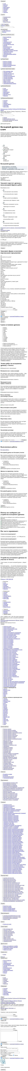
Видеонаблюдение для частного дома (12, 916)
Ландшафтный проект (8, 49)
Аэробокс (5, 702)
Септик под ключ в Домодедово (10, 654)
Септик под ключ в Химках (9, 672)
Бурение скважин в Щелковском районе (12, 873)
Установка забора (7, 763)
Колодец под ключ (7, 791)
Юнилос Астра (6, 690)
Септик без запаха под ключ (9, 637)
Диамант (5, 691)
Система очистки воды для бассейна (11, 890)
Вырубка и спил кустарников (10, 758)
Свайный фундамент (8, 51)
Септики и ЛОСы (7, 72)
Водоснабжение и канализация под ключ (12, 649)
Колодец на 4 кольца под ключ (10, 795)
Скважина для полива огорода (10, 821)
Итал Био (5, 710)
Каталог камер (6, 919)
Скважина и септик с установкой (11, 648)
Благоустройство (7, 37)
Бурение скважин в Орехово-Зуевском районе (14, 857)
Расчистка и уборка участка (9, 754)
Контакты (5, 4)
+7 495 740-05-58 (4, 24)
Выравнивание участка (8, 756)
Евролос (5, 692)
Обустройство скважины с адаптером (12, 809)
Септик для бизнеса (7, 646)
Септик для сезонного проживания (11, 633)
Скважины (3, 802)
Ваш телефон (4, 1052)
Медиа (2, 997)
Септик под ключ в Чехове (9, 674)
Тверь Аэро (6, 720)
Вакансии (5, 95)
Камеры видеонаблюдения (9, 65)
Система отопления (7, 77)
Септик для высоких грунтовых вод (11, 638)
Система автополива (8, 78)
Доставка (5, 9)
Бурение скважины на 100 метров (11, 820)
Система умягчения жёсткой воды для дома (13, 892)
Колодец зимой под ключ (9, 792)
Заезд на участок (7, 740)
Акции (4, 982)
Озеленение (6, 39)
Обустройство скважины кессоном (11, 810)
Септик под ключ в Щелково (10, 675)
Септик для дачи (7, 631)
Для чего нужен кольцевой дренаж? (8, 539)
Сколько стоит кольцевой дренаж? (8, 534)
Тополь (5, 723)
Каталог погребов (7, 62)
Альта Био (5, 699)
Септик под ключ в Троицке (9, 670)
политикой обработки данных (17, 316)
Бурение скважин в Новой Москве (11, 852)
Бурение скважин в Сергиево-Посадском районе (14, 864)
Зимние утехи (4, 952)
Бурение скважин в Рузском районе (11, 863)
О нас (4, 3)
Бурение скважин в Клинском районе (12, 840)
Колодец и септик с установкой (10, 799)
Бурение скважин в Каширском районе (12, 838)
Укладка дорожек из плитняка (10, 731)
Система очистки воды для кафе (10, 895)
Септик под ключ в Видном (9, 652)
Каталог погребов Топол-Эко (10, 910)
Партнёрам (5, 93)
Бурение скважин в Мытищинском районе (13, 849)
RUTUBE (5, 20)
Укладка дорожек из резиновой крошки (12, 738)
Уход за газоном (7, 79)
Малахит (5, 693)
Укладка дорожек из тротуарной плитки (12, 732)
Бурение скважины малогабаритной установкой (14, 813)
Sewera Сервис (6, 48)
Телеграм (5, 612)
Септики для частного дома (9, 685)
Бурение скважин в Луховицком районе (12, 846)
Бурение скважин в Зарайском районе (12, 836)
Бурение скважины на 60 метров (10, 819)
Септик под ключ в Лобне (9, 658)
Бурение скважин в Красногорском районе (13, 842)
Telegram (19, 1000)
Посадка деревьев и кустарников (10, 753)
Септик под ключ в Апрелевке (10, 650)
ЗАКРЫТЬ (3, 1069)
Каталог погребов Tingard (9, 908)
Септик (5, 38)
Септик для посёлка (8, 647)
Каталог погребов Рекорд (9, 909)
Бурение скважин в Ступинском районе (12, 868)
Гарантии (5, 12)
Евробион (5, 709)
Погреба (5, 45)
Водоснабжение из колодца (9, 784)
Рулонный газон (7, 751)
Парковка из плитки (8, 747)
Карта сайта (6, 106)
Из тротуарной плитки (8, 776)
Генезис (5, 705)
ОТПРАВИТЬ (3, 1017)
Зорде (4, 724)
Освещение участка (7, 759)
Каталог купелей (7, 66)
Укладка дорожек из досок (9, 737)
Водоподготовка (4, 875)
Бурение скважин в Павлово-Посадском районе (14, 858)
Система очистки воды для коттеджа (11, 886)
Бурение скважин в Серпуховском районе (13, 865)
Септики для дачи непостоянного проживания (14, 681)
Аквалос (5, 688)
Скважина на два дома (8, 823)
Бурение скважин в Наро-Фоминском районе (13, 851)
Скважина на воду (7, 42)
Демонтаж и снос (7, 53)
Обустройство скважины (9, 808)
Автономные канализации (9, 686)
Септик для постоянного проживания (12, 632)
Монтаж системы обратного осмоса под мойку (14, 899)
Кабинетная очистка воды (9, 879)
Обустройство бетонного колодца (11, 798)
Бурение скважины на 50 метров (10, 818)
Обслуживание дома (8, 71)
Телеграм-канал (7, 17)
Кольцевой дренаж (7, 767)
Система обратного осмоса (9, 881)
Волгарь (5, 704)
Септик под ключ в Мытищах (10, 660)
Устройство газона (7, 749)
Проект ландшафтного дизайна (10, 946)
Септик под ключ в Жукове (9, 655)
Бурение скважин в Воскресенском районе (13, 831)
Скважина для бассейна (8, 824)
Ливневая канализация (8, 768)
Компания (3, 975)
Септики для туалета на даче (10, 683)
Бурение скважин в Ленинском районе (12, 843)
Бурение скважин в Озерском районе (11, 856)
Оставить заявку (4, 440)
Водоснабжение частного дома (10, 782)
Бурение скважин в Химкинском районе (12, 869)
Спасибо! (3, 318)
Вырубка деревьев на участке (10, 757)
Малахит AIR (6, 716)
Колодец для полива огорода (10, 797)
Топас (4, 696)
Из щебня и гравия (7, 774)
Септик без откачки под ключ (10, 636)
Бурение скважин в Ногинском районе (12, 853)
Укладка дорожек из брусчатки (10, 735)
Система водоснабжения (9, 76)
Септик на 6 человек (8, 643)
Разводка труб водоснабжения (10, 786)
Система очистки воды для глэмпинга (12, 896)
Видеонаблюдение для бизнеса (10, 918)
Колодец (5, 55)
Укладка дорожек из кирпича (10, 736)
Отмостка (3, 771)
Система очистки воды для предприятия (12, 893)
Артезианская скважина (8, 805)
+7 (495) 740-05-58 (6, 30)
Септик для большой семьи (9, 635)
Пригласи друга (7, 94)
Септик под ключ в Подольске (10, 665)
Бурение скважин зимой (9, 814)
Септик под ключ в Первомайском (11, 664)
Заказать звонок (7, 614)
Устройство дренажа (8, 764)
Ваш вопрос (3, 1049)
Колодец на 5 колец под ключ (10, 796)
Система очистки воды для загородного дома (13, 885)
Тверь (4, 694)
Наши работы (6, 7)
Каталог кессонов (7, 64)
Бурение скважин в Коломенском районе (12, 841)
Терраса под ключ (7, 949)
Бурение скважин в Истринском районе (12, 837)
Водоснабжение (7, 43)
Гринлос (5, 707)
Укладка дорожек (7, 729)
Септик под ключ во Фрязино (10, 671)
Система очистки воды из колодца (11, 884)
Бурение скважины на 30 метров (10, 815)
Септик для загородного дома (10, 628)
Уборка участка (6, 81)
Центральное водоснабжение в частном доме (13, 787)
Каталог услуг (4, 958)
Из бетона (5, 775)
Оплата (5, 11)
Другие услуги (4, 943)
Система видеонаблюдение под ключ (11, 915)
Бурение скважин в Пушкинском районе (12, 860)
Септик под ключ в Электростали (11, 676)
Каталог (7, 25)
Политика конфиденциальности (8, 620)
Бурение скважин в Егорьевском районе (12, 835)
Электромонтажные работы (9, 54)
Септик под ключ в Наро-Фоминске (11, 661)
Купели (5, 56)
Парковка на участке (8, 741)
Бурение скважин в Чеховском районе (12, 870)
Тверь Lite (5, 719)
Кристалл (5, 713)
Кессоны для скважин (8, 812)
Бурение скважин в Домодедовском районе (13, 834)
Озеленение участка (8, 748)
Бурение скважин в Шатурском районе (12, 871)
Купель (2, 921)
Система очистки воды (8, 44)
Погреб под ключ (7, 906)
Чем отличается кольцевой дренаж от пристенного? (12, 547)
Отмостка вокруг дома (8, 762)
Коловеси (5, 712)
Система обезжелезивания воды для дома (12, 891)
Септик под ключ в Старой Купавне (11, 669)
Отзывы (5, 6)
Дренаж (5, 40)
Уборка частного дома (8, 82)
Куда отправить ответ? (6, 1053)
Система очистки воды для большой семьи (13, 887)
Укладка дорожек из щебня (9, 730)
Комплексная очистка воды (9, 880)
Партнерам (5, 8)
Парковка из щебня (7, 742)
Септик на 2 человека (8, 639)
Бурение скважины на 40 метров (10, 816)
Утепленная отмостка (8, 777)
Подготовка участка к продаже (10, 50)
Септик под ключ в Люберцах (10, 659)
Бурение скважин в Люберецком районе (12, 847)
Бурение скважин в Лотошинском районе (13, 845)
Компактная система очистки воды (11, 897)
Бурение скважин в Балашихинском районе (13, 829)
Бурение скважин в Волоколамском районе (13, 830)
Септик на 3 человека (8, 641)
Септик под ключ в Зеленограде (10, 657)
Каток (4, 954)
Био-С (4, 703)
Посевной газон (7, 752)
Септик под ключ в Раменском (10, 668)
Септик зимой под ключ (8, 627)
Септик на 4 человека (8, 642)
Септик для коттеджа (8, 630)
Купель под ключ (7, 924)
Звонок (16, 1055)
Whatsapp (5, 611)
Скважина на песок (7, 807)
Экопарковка (6, 746)
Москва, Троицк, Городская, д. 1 (8, 1008)
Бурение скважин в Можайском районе (12, 848)
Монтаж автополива (8, 769)
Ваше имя (3, 1051)
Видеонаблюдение (7, 46)
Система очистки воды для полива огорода (13, 888)
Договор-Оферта (7, 104)
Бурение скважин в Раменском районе (12, 862)
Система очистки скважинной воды (11, 882)
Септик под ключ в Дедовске (10, 653)
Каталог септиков (7, 61)
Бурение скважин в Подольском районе (12, 859)
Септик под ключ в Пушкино (10, 666)
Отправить (3, 311)
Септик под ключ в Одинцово (10, 663)
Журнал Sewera (6, 21)
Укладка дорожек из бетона (9, 734)
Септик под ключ (7, 626)
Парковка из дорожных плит (10, 745)
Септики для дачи (7, 680)
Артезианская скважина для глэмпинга (12, 825)
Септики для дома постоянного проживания (13, 682)
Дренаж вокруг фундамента (9, 765)
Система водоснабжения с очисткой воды (13, 788)
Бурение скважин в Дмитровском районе (12, 832)
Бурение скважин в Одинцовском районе (12, 854)
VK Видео (5, 19)
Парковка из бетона (7, 743)
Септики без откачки (8, 679)
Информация (3, 986)
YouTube (5, 18)
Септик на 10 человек (8, 644)
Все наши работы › (5, 449)
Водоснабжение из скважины (10, 785)
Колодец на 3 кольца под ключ (10, 793)
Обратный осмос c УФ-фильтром (10, 898)
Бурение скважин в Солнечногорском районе (13, 867)
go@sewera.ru (6, 610)
